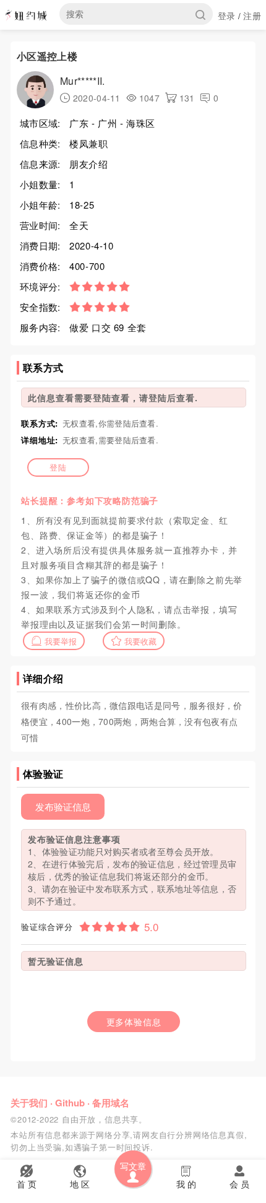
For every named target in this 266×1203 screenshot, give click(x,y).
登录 (227, 15)
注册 (252, 15)
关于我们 (29, 1103)
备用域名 (110, 1103)
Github (70, 1103)
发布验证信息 (63, 806)
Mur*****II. (82, 81)
